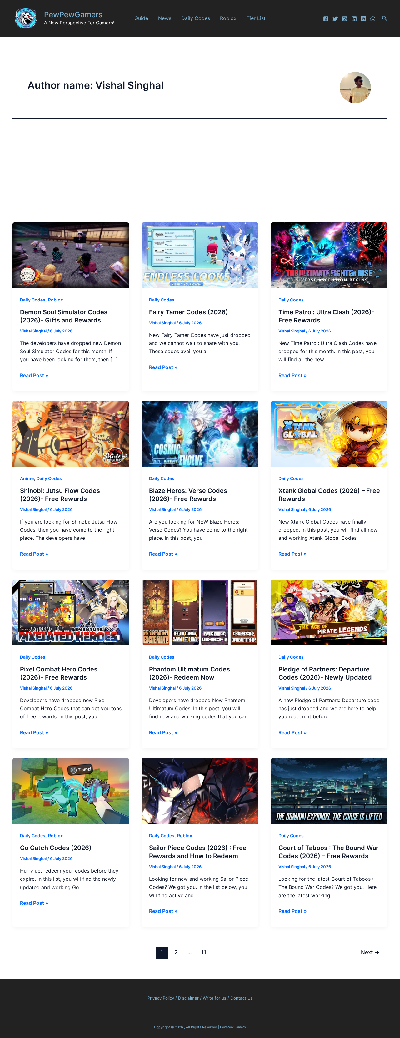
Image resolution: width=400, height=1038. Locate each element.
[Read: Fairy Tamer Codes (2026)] (200, 254)
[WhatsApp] (373, 19)
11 (203, 952)
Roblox (228, 18)
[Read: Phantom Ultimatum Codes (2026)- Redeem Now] (200, 612)
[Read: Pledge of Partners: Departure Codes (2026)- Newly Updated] (329, 612)
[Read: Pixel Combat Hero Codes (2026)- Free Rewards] (70, 612)
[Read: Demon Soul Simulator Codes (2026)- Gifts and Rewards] (70, 254)
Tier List (256, 18)
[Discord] (363, 19)
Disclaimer (189, 997)
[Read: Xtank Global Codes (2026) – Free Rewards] (329, 433)
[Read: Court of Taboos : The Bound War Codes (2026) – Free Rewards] (329, 790)
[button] (385, 18)
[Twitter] (335, 19)
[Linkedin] (354, 19)
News (164, 18)
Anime (27, 478)
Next (370, 952)
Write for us (214, 997)
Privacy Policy (161, 997)
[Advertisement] (200, 175)
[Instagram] (345, 19)
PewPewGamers (73, 14)
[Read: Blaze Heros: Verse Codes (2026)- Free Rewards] (200, 433)
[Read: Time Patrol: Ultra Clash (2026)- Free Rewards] (329, 254)
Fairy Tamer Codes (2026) (188, 312)
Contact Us (241, 997)
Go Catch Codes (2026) (56, 848)
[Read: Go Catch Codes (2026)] (70, 790)
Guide (141, 18)
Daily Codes (195, 18)
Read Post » (34, 375)
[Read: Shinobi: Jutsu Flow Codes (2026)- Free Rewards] (70, 433)
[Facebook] (326, 19)
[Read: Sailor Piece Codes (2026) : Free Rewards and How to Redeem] (200, 790)
